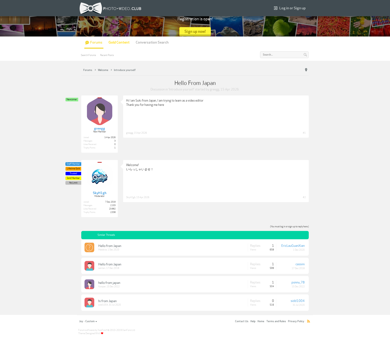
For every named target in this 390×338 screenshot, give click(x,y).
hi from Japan (107, 301)
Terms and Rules (276, 321)
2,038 (113, 212)
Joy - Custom (87, 321)
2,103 (113, 205)
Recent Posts (107, 55)
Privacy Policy (296, 321)
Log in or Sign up (292, 8)
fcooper (102, 286)
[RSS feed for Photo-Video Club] (308, 321)
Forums (96, 42)
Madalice (102, 249)
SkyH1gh (130, 197)
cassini (300, 264)
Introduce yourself (181, 89)
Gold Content (119, 42)
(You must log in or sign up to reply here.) (289, 226)
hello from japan (109, 283)
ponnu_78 (298, 282)
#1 (304, 132)
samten (101, 268)
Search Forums (88, 55)
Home (261, 321)
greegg (214, 89)
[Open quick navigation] (306, 70)
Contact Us (241, 321)
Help (253, 321)
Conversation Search (152, 42)
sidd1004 (103, 305)
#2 (304, 197)
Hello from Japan (109, 246)
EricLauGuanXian (293, 246)
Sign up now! (195, 31)
